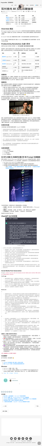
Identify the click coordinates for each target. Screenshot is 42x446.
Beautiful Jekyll (28, 442)
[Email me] (11, 438)
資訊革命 (4, 64)
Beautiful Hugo (20, 442)
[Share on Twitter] (2, 392)
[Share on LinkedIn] (7, 392)
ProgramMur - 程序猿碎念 (7, 2)
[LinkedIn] (26, 438)
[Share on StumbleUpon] (9, 392)
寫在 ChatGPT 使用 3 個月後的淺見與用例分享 (14, 364)
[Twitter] (23, 438)
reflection (16, 373)
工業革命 (4, 60)
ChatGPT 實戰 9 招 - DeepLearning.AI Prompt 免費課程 (16, 397)
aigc (5, 373)
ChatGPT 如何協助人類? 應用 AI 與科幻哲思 (13, 362)
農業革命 (4, 56)
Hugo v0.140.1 (9, 442)
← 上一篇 (4, 406)
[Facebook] (15, 438)
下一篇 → (37, 406)
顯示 (5, 411)
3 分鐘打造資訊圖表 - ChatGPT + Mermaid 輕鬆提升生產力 (17, 401)
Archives (32, 5)
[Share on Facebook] (4, 392)
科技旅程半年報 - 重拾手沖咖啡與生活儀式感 (13, 400)
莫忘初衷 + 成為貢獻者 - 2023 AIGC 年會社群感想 (15, 396)
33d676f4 (33, 442)
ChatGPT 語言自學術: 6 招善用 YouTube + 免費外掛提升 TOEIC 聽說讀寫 (20, 399)
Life (12, 5)
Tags (27, 5)
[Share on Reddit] (6, 392)
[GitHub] (19, 438)
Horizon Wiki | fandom (21, 202)
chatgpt (11, 373)
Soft (16, 5)
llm (7, 373)
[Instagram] (30, 438)
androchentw (13, 440)
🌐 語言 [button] (36, 5)
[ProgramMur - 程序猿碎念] (21, 6)
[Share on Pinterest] (11, 392)
